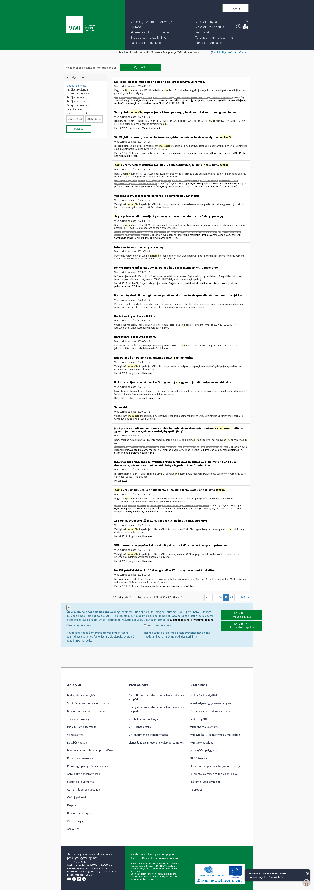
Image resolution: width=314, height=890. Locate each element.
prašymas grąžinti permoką (221, 98)
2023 (124, 373)
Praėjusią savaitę (76, 97)
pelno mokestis (129, 232)
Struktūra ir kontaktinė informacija (88, 703)
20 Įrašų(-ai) (120, 597)
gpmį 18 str (204, 506)
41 (225, 597)
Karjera (71, 805)
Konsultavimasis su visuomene (86, 711)
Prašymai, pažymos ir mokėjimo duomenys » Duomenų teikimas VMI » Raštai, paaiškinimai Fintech (180, 154)
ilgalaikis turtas (154, 506)
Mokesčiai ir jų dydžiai (203, 695)
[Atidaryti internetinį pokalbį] (306, 882)
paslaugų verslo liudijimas (217, 447)
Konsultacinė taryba (79, 813)
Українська (241, 53)
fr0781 (122, 98)
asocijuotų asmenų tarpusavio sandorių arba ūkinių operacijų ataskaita (212, 232)
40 (220, 597)
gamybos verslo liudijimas (194, 447)
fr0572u (150, 181)
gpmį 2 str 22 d (138, 447)
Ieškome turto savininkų (205, 782)
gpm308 (137, 98)
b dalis (126, 181)
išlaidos (132, 506)
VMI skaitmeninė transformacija (148, 735)
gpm (129, 98)
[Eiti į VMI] (81, 24)
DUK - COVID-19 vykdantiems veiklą (140, 398)
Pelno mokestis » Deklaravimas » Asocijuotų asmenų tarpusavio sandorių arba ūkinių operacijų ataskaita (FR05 (177, 236)
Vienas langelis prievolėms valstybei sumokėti (156, 743)
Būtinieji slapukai (80, 626)
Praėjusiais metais (77, 105)
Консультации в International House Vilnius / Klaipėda (156, 709)
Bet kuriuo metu (76, 86)
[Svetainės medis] (247, 22)
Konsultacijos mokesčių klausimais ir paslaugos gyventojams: (89, 856)
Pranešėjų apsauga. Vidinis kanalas (88, 766)
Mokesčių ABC (199, 719)
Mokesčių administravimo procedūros (90, 750)
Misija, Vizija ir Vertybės (81, 695)
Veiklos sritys (75, 735)
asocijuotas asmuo (145, 232)
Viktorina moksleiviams (204, 727)
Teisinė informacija (78, 719)
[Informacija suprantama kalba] (245, 28)
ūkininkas (141, 506)
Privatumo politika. (202, 620)
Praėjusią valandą (77, 90)
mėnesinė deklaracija (209, 181)
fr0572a (141, 181)
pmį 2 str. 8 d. (160, 232)
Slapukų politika (180, 620)
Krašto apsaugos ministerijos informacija (215, 766)
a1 (116, 98)
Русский (227, 53)
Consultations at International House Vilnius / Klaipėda (156, 697)
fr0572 (133, 181)
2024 (124, 283)
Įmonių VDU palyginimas (205, 750)
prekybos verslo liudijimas (171, 447)
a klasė (118, 181)
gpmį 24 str (193, 181)
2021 (124, 561)
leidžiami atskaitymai (171, 506)
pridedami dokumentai (163, 98)
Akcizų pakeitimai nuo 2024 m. (180, 586)
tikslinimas (166, 181)
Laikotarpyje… (75, 109)
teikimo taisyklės (122, 184)
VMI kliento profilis (140, 727)
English (216, 53)
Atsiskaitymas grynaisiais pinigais (210, 703)
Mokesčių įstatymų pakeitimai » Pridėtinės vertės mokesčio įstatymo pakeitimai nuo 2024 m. (176, 285)
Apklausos (73, 829)
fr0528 (117, 232)
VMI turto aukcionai (202, 743)
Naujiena (147, 373)
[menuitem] (151, 22)
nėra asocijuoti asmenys (138, 235)
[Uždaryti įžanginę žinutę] (307, 873)
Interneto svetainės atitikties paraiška (213, 774)
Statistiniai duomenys (80, 782)
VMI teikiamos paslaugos (144, 719)
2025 (124, 153)
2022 (124, 128)
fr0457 (117, 506)
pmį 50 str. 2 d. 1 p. (175, 232)
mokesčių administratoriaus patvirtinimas (191, 98)
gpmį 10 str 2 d (152, 447)
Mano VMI (89, 875)
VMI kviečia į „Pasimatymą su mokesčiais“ (216, 735)
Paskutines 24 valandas (80, 94)
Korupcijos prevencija (80, 758)
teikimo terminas (180, 181)
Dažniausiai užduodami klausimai (210, 711)
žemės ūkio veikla (190, 506)
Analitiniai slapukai (159, 626)
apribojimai (119, 447)
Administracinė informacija (83, 774)
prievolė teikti (120, 235)
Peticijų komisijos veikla (81, 727)
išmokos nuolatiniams (228, 181)
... (215, 597)
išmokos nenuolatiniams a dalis (143, 184)
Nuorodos (196, 790)
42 (231, 597)
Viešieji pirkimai (151, 128)
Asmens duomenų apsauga (83, 790)
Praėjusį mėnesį (76, 101)
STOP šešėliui (198, 758)
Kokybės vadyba (77, 743)
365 (243, 597)
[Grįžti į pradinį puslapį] (66, 60)
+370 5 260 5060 (77, 862)
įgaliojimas (146, 98)
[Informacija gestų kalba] (239, 28)
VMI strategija (75, 821)
